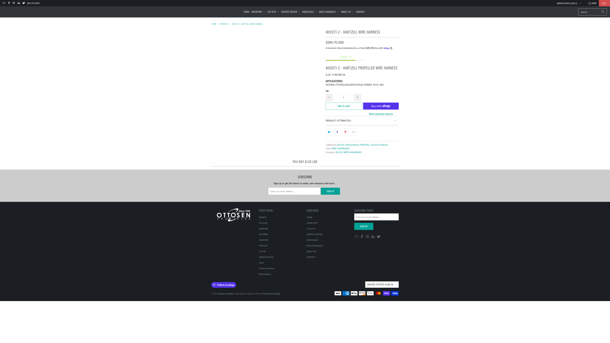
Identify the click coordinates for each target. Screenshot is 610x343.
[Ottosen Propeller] (18, 12)
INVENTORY (312, 223)
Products (383, 145)
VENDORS (263, 240)
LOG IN (262, 251)
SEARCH (263, 217)
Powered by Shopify (271, 294)
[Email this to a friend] (353, 132)
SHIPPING (263, 229)
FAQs (261, 263)
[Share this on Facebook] (337, 132)
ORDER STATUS (266, 257)
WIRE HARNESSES (340, 148)
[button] (258, 12)
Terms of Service (266, 268)
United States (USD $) (567, 3)
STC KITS (311, 229)
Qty (327, 91)
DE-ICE (340, 145)
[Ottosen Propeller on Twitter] (23, 3)
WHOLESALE (312, 240)
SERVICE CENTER (314, 234)
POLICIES (263, 223)
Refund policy (265, 274)
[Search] (603, 11)
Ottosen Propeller (226, 294)
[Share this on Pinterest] (345, 132)
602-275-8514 (33, 3)
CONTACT (263, 246)
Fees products (352, 145)
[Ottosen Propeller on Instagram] (13, 3)
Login (594, 3)
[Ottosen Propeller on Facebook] (8, 3)
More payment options (381, 113)
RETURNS (263, 234)
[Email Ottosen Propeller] (3, 3)
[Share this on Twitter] (329, 132)
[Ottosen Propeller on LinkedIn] (18, 3)
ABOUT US (311, 251)
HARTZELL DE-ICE (369, 145)
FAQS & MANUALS (315, 246)
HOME (309, 217)
